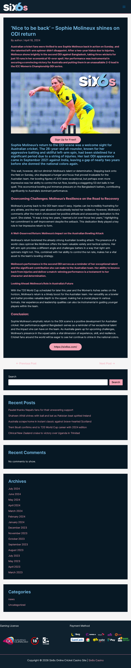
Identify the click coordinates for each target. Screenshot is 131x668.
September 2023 (18, 544)
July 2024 (14, 488)
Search (12, 376)
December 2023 (17, 527)
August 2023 (15, 550)
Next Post (107, 363)
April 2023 (14, 566)
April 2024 (14, 505)
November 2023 (17, 533)
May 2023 (14, 561)
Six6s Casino (96, 660)
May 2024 (14, 499)
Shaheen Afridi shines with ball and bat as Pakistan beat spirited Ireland (49, 415)
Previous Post (26, 363)
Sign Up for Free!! (65, 139)
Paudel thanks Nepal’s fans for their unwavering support (40, 409)
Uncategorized (16, 604)
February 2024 (16, 516)
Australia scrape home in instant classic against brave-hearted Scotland (49, 421)
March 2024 (15, 511)
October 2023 (16, 538)
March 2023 (15, 572)
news (11, 599)
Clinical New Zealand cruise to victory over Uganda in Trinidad (44, 433)
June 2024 (14, 494)
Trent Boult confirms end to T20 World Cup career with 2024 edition (47, 427)
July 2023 (14, 555)
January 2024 (16, 522)
